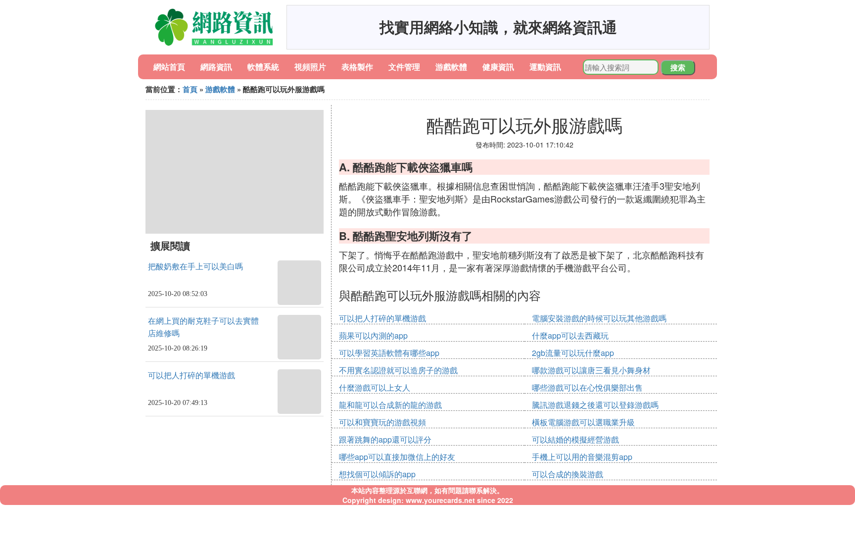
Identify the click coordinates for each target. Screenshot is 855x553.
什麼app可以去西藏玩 (570, 335)
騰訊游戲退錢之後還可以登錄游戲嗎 (595, 404)
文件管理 (404, 66)
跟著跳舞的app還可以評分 (385, 439)
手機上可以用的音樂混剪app (582, 456)
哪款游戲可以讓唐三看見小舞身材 (591, 370)
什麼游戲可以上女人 (374, 387)
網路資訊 (216, 66)
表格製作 (357, 66)
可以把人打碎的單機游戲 (191, 375)
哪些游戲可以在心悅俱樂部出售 (587, 387)
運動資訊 (545, 66)
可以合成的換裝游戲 (567, 474)
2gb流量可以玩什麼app (573, 352)
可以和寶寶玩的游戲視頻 (382, 422)
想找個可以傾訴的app (377, 474)
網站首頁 (169, 66)
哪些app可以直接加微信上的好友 (397, 456)
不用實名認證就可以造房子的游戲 (398, 370)
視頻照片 (310, 66)
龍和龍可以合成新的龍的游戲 (390, 404)
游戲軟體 (451, 66)
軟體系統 (263, 66)
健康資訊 (498, 66)
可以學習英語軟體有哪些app (389, 352)
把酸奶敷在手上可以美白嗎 (195, 266)
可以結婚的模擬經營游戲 (575, 439)
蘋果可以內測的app (373, 335)
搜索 (677, 67)
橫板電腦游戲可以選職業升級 (583, 422)
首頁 (190, 89)
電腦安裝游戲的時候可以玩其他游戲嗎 (599, 318)
